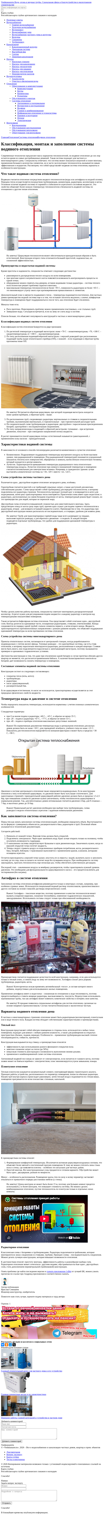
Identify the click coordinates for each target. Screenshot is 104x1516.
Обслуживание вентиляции (25, 130)
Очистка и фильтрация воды (25, 81)
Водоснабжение (13, 22)
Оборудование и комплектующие (27, 86)
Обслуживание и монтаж (23, 98)
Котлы (20, 91)
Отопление (11, 84)
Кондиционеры (19, 125)
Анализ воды (18, 79)
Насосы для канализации (23, 64)
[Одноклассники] (6, 1344)
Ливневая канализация (22, 57)
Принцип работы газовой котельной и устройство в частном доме (31, 1418)
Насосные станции (20, 61)
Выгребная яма (19, 52)
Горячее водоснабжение (23, 25)
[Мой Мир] (10, 1344)
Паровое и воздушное (27, 115)
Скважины (17, 39)
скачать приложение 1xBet (59, 1271)
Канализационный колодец (24, 47)
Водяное (21, 108)
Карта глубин (12, 1457)
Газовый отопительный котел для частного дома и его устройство (31, 1371)
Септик (15, 54)
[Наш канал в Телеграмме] (49, 1338)
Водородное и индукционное (31, 106)
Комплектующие (25, 88)
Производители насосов (23, 74)
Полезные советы (14, 20)
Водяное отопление (46, 137)
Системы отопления (21, 101)
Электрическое (24, 120)
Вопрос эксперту (14, 1454)
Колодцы (16, 37)
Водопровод (17, 30)
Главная (4, 137)
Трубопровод (18, 42)
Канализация (12, 44)
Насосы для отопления (22, 71)
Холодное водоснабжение (24, 27)
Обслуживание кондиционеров (26, 128)
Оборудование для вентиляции (26, 133)
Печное (20, 118)
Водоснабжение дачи (21, 32)
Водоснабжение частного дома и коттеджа (31, 34)
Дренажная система (21, 49)
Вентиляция (12, 123)
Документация (13, 1452)
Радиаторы (22, 96)
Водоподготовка (14, 76)
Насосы (10, 59)
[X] (14, 1344)
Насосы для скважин (21, 69)
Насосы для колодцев (22, 66)
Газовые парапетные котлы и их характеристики (23, 1394)
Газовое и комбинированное (30, 110)
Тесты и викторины (15, 1459)
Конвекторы (23, 93)
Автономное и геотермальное (31, 103)
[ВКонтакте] (2, 1344)
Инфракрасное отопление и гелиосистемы (37, 113)
